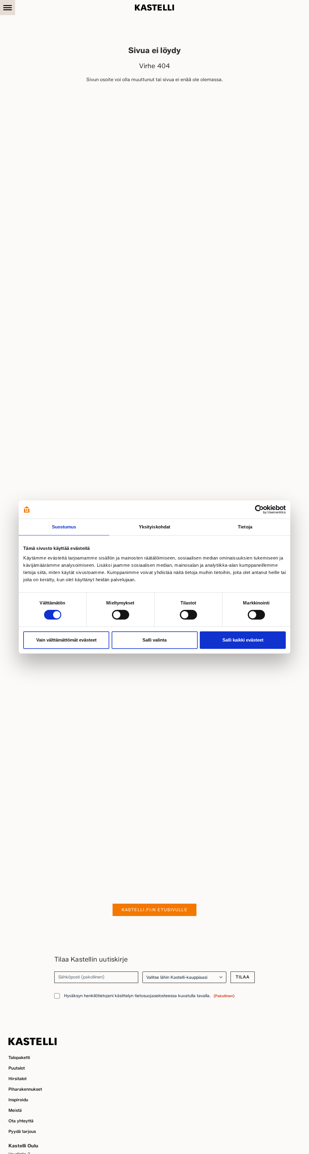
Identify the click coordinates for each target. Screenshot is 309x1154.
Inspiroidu (18, 1099)
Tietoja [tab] (245, 526)
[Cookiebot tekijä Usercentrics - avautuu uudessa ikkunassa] (259, 509)
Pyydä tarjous (22, 1131)
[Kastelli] (154, 7)
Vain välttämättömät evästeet (66, 639)
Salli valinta (154, 639)
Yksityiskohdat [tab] (154, 526)
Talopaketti (19, 1057)
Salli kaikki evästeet (242, 639)
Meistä (15, 1110)
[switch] (120, 615)
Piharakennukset (25, 1089)
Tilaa (243, 977)
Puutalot (16, 1068)
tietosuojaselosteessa (156, 995)
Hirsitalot (17, 1078)
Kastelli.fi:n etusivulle (155, 909)
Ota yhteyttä (20, 1121)
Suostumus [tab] (64, 526)
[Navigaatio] (7, 7)
